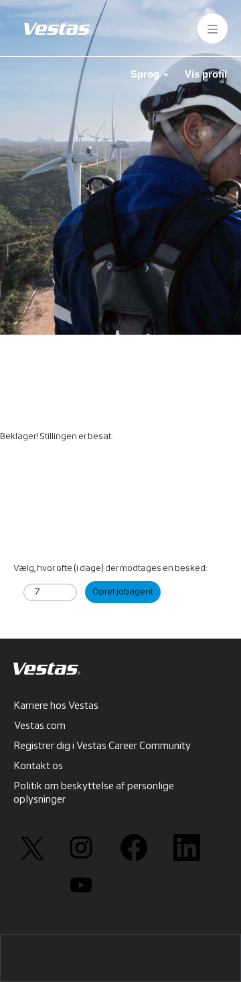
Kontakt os (38, 766)
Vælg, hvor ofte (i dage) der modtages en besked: (110, 569)
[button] (212, 28)
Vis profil (206, 74)
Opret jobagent (122, 592)
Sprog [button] (146, 74)
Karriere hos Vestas (56, 706)
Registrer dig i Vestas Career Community (102, 746)
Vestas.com (40, 726)
